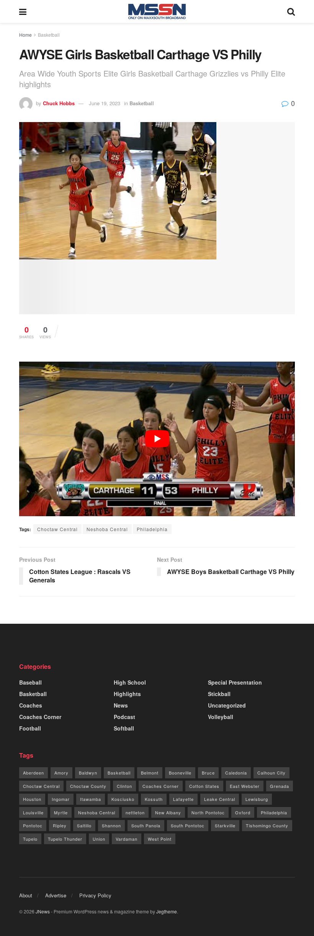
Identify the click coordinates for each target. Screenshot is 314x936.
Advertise (55, 895)
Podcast (124, 717)
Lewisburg (256, 799)
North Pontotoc (208, 812)
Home (25, 34)
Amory (61, 773)
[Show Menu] (22, 11)
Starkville (225, 825)
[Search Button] (291, 11)
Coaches (30, 705)
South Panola (145, 825)
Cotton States (204, 786)
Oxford (242, 812)
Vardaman (126, 839)
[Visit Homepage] (157, 11)
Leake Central (219, 799)
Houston (32, 799)
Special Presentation (235, 682)
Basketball (49, 34)
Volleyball (220, 717)
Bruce (208, 773)
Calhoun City (271, 773)
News (121, 705)
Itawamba (90, 799)
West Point (160, 839)
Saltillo (84, 825)
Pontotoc (33, 825)
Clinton (124, 786)
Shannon (111, 825)
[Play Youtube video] (157, 439)
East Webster (245, 786)
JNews (43, 911)
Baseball (30, 682)
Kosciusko (122, 799)
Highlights (127, 694)
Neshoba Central (107, 529)
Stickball (219, 694)
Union (99, 839)
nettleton (135, 812)
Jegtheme (166, 911)
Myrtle (61, 812)
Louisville (33, 812)
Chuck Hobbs (59, 103)
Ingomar (61, 799)
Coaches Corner (40, 717)
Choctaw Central (57, 529)
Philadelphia (152, 529)
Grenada (279, 786)
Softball (124, 728)
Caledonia (236, 773)
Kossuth (154, 799)
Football (30, 728)
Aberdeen (33, 773)
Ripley (60, 825)
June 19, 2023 (104, 103)
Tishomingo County (267, 825)
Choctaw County (88, 786)
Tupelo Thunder (65, 839)
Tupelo (30, 839)
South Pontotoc (187, 825)
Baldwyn (88, 773)
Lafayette (183, 799)
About (25, 895)
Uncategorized (227, 705)
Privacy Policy (95, 895)
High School (130, 682)
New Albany (168, 812)
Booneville (180, 773)
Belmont (150, 773)
